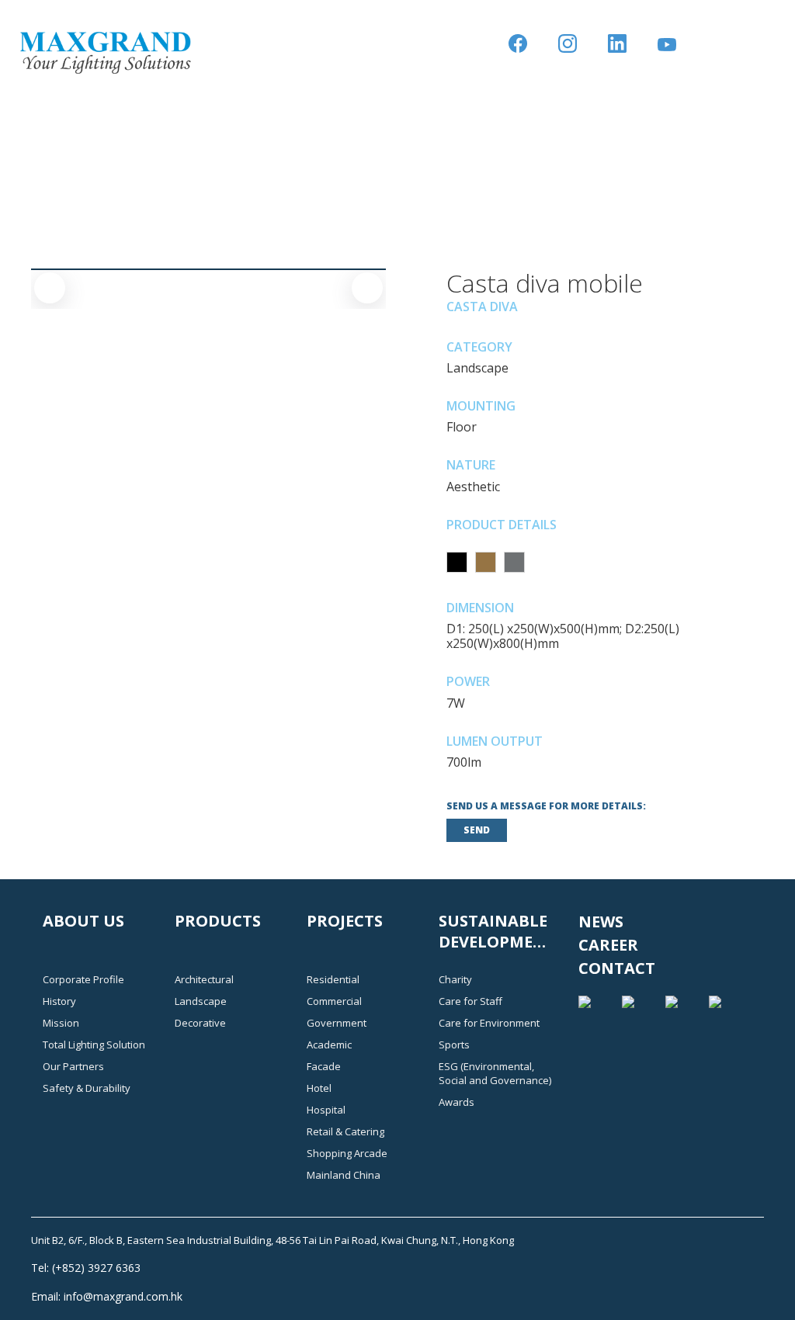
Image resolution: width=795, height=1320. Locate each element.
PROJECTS (345, 920)
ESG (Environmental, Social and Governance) (495, 1073)
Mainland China (343, 1175)
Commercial (334, 1001)
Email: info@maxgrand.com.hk (106, 1296)
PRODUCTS (218, 920)
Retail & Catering (345, 1131)
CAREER (608, 944)
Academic (329, 1044)
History (59, 1001)
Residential (333, 979)
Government (336, 1023)
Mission (61, 1023)
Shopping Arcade (347, 1153)
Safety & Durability (86, 1088)
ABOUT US (83, 920)
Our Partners (73, 1066)
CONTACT (616, 968)
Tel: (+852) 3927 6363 (86, 1267)
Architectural (204, 979)
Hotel (319, 1088)
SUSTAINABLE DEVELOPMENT (497, 931)
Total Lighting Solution (94, 1044)
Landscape (201, 1001)
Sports (454, 1044)
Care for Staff (470, 1001)
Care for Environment (489, 1023)
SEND (476, 830)
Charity (455, 979)
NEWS (600, 921)
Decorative (200, 1023)
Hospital (326, 1110)
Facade (324, 1066)
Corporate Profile (83, 979)
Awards (456, 1102)
